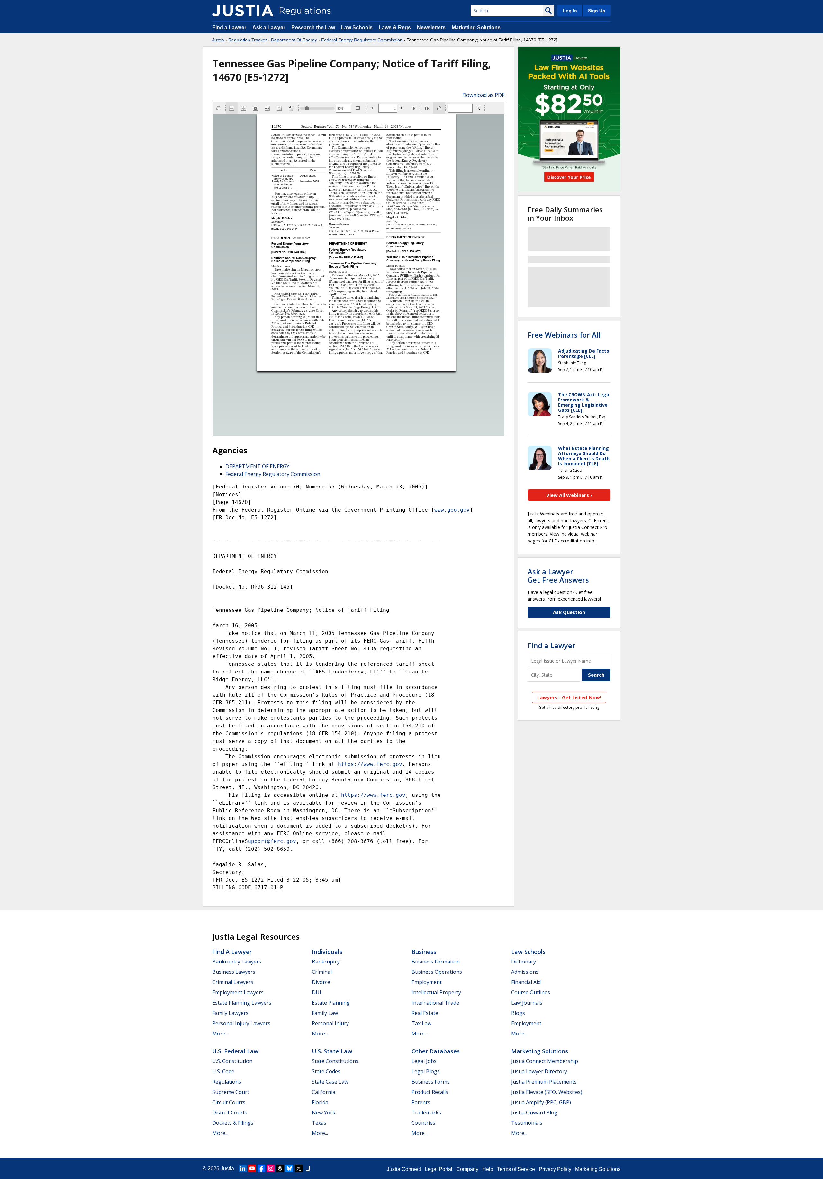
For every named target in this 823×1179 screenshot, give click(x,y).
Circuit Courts (228, 1102)
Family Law (325, 1012)
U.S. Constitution (232, 1061)
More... (220, 1033)
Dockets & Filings (232, 1122)
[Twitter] (299, 1168)
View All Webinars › (569, 495)
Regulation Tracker (247, 39)
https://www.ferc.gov (370, 764)
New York (323, 1112)
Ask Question (569, 612)
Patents (421, 1102)
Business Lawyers (233, 971)
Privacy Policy (555, 1169)
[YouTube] (252, 1168)
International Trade (435, 1002)
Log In (570, 10)
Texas (319, 1122)
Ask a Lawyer (269, 27)
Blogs (518, 1012)
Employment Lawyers (238, 992)
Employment (427, 982)
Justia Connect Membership (544, 1061)
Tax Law (421, 1023)
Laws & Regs (395, 27)
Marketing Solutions (476, 27)
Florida (320, 1102)
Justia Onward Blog (534, 1112)
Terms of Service (516, 1169)
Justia (218, 39)
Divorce (321, 982)
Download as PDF (483, 95)
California (323, 1091)
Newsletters (431, 27)
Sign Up (596, 10)
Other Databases (436, 1051)
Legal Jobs (424, 1061)
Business (424, 951)
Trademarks (426, 1112)
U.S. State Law (332, 1051)
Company (467, 1169)
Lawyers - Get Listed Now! (569, 697)
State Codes (326, 1071)
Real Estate (425, 1012)
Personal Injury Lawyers (241, 1023)
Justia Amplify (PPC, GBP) (541, 1102)
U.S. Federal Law (235, 1051)
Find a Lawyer (229, 27)
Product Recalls (430, 1091)
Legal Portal (438, 1169)
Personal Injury (330, 1023)
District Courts (229, 1112)
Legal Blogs (426, 1071)
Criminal (322, 971)
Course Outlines (530, 992)
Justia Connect (404, 1169)
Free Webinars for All (564, 334)
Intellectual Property (436, 992)
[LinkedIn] (243, 1168)
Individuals (327, 951)
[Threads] (280, 1168)
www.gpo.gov (452, 510)
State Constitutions (335, 1061)
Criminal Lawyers (232, 982)
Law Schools (357, 27)
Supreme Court (230, 1091)
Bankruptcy (326, 961)
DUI (316, 992)
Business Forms (431, 1081)
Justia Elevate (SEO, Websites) (546, 1091)
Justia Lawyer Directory (539, 1071)
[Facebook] (261, 1168)
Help (487, 1169)
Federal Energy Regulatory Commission (361, 39)
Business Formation (436, 961)
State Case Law (330, 1081)
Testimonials (526, 1122)
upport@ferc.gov (272, 841)
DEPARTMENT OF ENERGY (257, 466)
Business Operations (437, 971)
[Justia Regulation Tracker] (242, 10)
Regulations (226, 1081)
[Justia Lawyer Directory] (308, 1168)
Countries (423, 1122)
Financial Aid (526, 982)
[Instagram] (271, 1168)
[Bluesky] (289, 1168)
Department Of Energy (294, 39)
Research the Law (313, 27)
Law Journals (526, 1002)
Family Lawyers (230, 1012)
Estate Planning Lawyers (241, 1002)
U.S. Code (223, 1071)
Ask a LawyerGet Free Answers (558, 576)
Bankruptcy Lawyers (236, 961)
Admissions (524, 971)
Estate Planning (331, 1002)
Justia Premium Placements (544, 1081)
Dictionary (523, 961)
